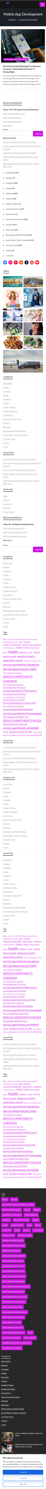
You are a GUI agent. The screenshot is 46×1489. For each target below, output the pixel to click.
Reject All (23, 1484)
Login (5, 496)
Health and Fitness (13, 209)
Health (13, 652)
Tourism (9, 251)
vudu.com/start (37, 732)
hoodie (30, 652)
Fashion (9, 199)
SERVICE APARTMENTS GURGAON (18, 679)
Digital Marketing (27, 645)
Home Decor (10, 214)
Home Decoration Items (15, 219)
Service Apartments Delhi (19, 669)
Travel (8, 256)
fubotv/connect (35, 648)
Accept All (23, 1472)
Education (9, 193)
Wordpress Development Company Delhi (14, 735)
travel (5, 732)
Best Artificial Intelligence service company (25, 639)
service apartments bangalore (21, 664)
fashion (19, 647)
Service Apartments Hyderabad (14, 694)
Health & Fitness (12, 204)
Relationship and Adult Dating (17, 235)
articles (10, 639)
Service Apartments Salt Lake (15, 724)
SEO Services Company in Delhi (32, 661)
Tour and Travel (11, 245)
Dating (8, 188)
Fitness (26, 648)
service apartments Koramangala (22, 713)
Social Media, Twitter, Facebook (16, 59)
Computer (9, 183)
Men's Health (9, 656)
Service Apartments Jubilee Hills (13, 706)
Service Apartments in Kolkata (14, 700)
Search (5, 129)
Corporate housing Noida (12, 645)
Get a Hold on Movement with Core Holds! (19, 153)
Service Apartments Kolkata (18, 709)
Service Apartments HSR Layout (14, 688)
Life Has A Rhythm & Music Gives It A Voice (19, 142)
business (27, 642)
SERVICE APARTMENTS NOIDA (22, 720)
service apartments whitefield (21, 728)
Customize (23, 1478)
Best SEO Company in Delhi (10, 642)
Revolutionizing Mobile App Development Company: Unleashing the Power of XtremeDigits (22, 69)
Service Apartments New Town (16, 717)
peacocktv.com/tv (13, 660)
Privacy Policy (8, 512)
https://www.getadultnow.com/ (15, 536)
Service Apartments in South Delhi (19, 703)
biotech (21, 642)
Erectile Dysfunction (9, 648)
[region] (23, 1471)
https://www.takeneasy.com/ (14, 114)
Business (9, 178)
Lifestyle (9, 225)
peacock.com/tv (26, 656)
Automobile (10, 173)
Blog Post (7, 508)
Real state (9, 230)
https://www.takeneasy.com (13, 528)
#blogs (5, 639)
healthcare (23, 652)
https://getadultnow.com (12, 122)
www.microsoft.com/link (34, 735)
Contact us (7, 504)
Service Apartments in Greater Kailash (14, 697)
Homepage (12, 20)
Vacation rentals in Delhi (20, 731)
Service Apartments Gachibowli (12, 673)
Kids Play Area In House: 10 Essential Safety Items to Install (29, 1445)
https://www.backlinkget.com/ (15, 532)
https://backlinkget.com (12, 118)
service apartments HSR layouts (20, 690)
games (5, 652)
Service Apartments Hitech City (13, 685)
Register (6, 500)
